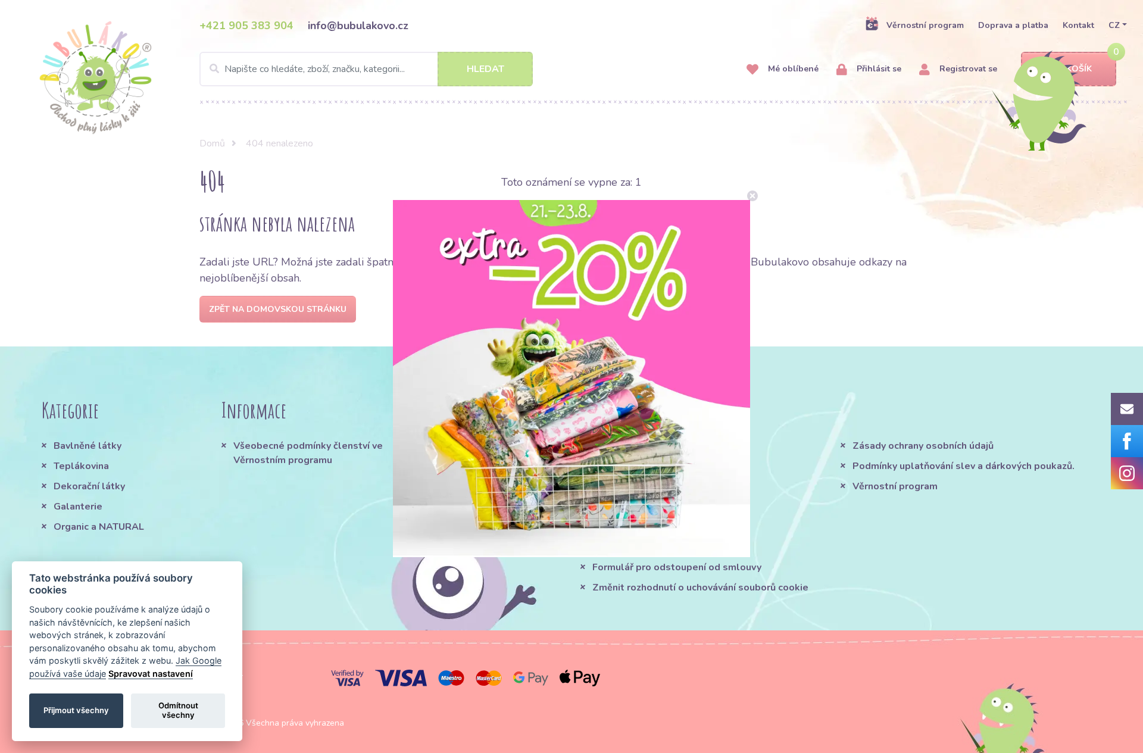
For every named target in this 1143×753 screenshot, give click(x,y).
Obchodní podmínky (637, 445)
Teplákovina (81, 466)
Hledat (485, 69)
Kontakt (1078, 25)
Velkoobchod (622, 547)
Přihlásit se (877, 68)
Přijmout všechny (76, 710)
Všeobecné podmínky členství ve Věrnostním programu (308, 453)
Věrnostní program (925, 25)
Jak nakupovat (624, 466)
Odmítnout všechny (178, 710)
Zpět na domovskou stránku (277, 309)
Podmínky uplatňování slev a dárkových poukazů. (963, 466)
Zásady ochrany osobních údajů (923, 445)
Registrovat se (967, 68)
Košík (1079, 68)
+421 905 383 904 (246, 25)
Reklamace (618, 526)
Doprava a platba (1013, 25)
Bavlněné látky (87, 445)
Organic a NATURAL (99, 526)
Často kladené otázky (642, 486)
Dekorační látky (89, 486)
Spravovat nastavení (150, 673)
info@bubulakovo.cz (358, 25)
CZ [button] (1114, 25)
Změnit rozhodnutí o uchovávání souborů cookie (700, 587)
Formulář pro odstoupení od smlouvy (676, 567)
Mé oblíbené (792, 68)
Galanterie (78, 506)
